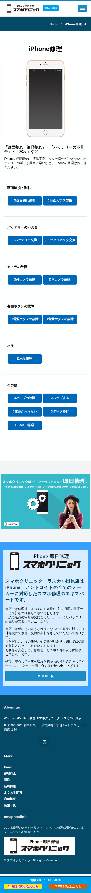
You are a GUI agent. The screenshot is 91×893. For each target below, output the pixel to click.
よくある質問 (13, 792)
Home (54, 24)
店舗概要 (10, 799)
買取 (7, 779)
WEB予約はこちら (69, 886)
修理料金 (10, 773)
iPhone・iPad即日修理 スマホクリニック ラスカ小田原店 (42, 718)
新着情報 (10, 786)
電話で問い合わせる (24, 886)
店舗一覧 (47, 676)
